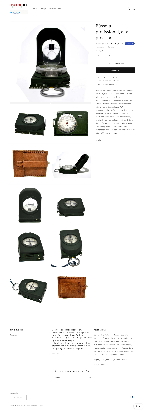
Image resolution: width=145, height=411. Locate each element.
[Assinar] (90, 377)
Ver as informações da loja (107, 84)
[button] (128, 8)
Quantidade (99, 51)
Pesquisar (13, 335)
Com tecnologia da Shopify (35, 405)
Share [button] (100, 140)
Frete (97, 47)
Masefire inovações (21, 405)
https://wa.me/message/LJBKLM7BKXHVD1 (111, 359)
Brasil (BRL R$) (17, 398)
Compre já (115, 70)
